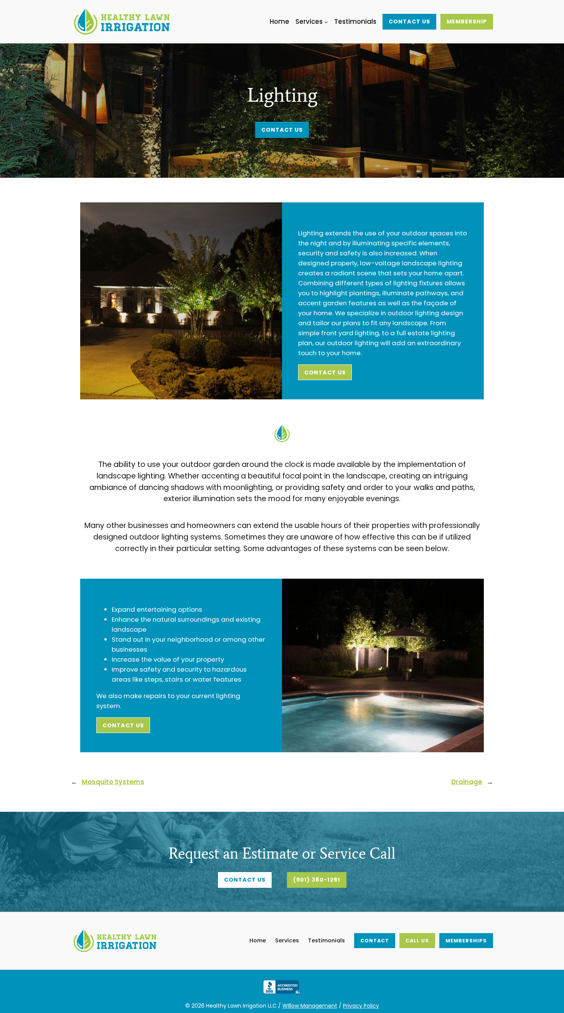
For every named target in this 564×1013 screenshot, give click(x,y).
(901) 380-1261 (316, 880)
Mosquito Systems (113, 781)
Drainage (466, 781)
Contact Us (409, 21)
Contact (374, 940)
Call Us (417, 940)
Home (257, 940)
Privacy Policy (361, 1006)
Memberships (466, 940)
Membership (467, 21)
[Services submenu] (326, 21)
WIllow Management (309, 1006)
